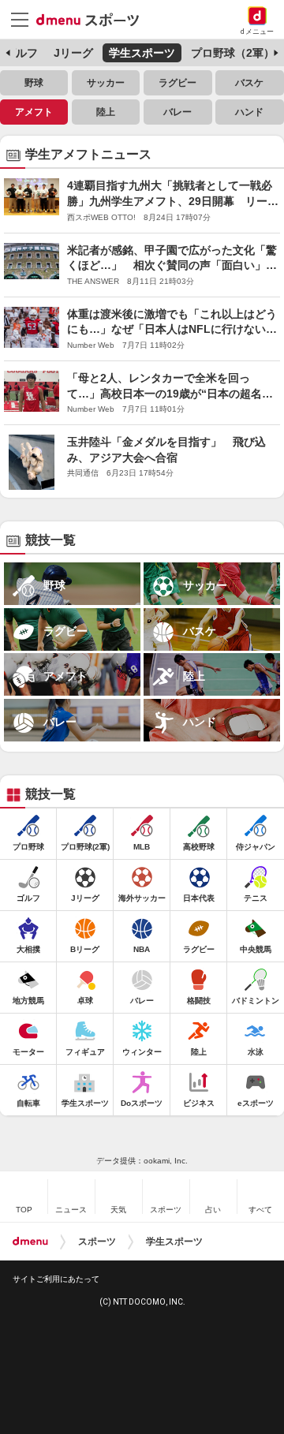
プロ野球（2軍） (233, 53)
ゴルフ (21, 53)
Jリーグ (73, 53)
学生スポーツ (142, 53)
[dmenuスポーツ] (93, 19)
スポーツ (97, 1241)
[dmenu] (30, 1241)
